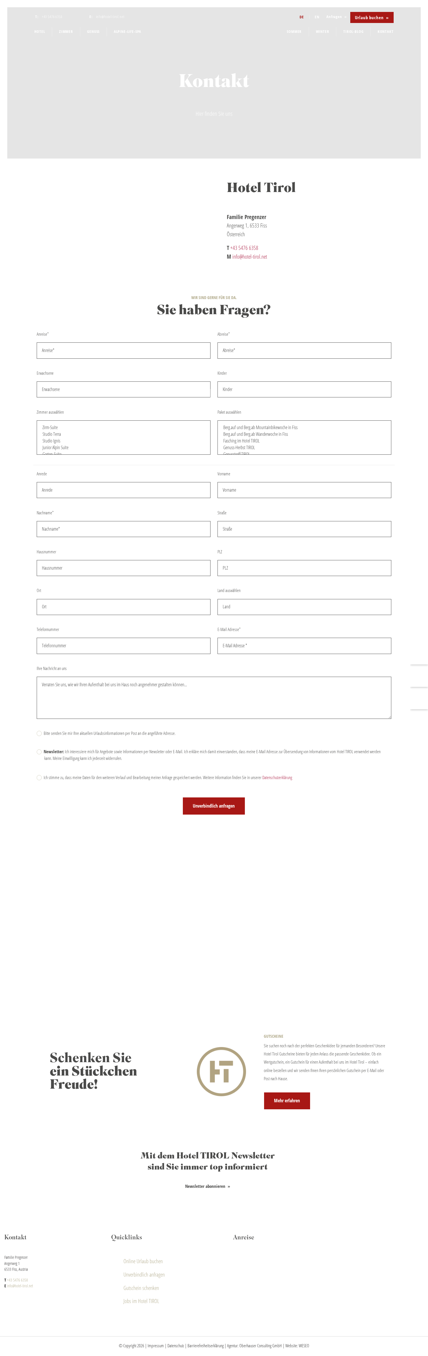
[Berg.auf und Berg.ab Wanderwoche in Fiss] (304, 434)
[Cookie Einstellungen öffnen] (13, 1348)
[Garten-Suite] (123, 454)
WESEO (304, 1345)
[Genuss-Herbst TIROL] (304, 447)
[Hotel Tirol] (214, 26)
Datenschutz (175, 1345)
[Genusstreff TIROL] (304, 454)
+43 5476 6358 (244, 247)
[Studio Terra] (123, 434)
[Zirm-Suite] (123, 427)
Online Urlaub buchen (143, 1261)
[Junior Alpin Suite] (123, 447)
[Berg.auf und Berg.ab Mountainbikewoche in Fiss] (304, 427)
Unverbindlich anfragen (144, 1274)
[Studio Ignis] (123, 441)
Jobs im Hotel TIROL (141, 1301)
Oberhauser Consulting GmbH (260, 1345)
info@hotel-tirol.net (249, 256)
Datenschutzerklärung (277, 777)
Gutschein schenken (141, 1287)
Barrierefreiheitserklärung (206, 1345)
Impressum (156, 1345)
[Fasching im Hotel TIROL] (304, 441)
